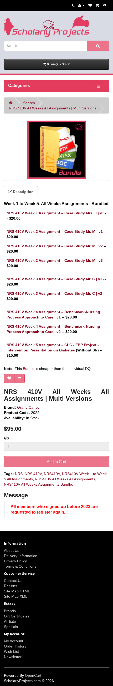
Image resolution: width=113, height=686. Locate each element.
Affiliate (10, 621)
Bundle (28, 368)
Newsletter (13, 657)
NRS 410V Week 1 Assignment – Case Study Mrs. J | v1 (55, 213)
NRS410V (52, 474)
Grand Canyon (29, 407)
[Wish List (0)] (90, 5)
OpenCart (33, 675)
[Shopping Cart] (97, 5)
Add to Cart (56, 461)
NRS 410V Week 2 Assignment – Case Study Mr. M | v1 (55, 231)
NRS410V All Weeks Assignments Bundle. (38, 484)
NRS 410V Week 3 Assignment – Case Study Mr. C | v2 (54, 293)
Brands (10, 611)
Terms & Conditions (20, 566)
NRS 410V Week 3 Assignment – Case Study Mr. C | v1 (54, 279)
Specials (11, 627)
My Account (13, 641)
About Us (11, 550)
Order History (15, 646)
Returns (10, 586)
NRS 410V (33, 474)
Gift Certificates (16, 616)
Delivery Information (20, 556)
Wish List (11, 651)
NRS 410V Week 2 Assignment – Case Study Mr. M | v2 (55, 246)
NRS (19, 474)
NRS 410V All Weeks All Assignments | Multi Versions (52, 108)
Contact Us (13, 580)
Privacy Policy (15, 561)
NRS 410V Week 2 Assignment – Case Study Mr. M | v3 (55, 260)
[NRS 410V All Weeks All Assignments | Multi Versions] (56, 150)
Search (29, 103)
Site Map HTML (17, 591)
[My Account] (81, 5)
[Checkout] (104, 5)
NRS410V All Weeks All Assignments (65, 479)
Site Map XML (15, 596)
